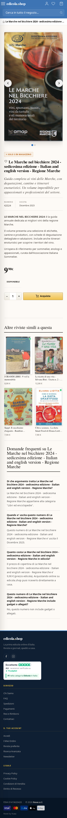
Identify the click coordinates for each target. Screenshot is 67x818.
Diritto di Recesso (12, 788)
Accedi (6, 735)
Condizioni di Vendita (14, 783)
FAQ (5, 698)
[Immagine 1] (32, 145)
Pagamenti (9, 708)
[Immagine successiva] (59, 83)
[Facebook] (6, 656)
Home (4, 22)
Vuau (14, 813)
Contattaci (8, 718)
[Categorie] (3, 4)
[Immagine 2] (35, 145)
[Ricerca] (61, 12)
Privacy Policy (10, 773)
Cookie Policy (10, 778)
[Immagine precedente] (8, 83)
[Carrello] (61, 4)
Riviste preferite (11, 746)
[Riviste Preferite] (53, 4)
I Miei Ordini (9, 741)
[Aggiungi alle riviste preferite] (6, 161)
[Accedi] (47, 4)
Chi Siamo (8, 693)
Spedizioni (8, 703)
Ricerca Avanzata (12, 751)
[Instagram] (13, 656)
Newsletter (9, 756)
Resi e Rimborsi (11, 713)
